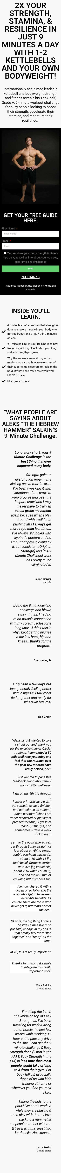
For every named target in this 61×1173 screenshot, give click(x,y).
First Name (9, 228)
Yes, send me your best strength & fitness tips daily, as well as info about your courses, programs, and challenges (30, 257)
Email (5, 240)
